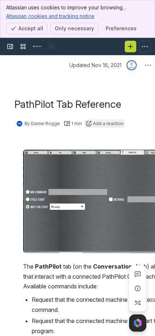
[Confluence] (37, 46)
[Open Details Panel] (137, 288)
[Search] (52, 46)
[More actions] (148, 65)
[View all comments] (137, 274)
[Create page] (137, 303)
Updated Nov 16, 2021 (95, 65)
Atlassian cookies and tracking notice (50, 16)
